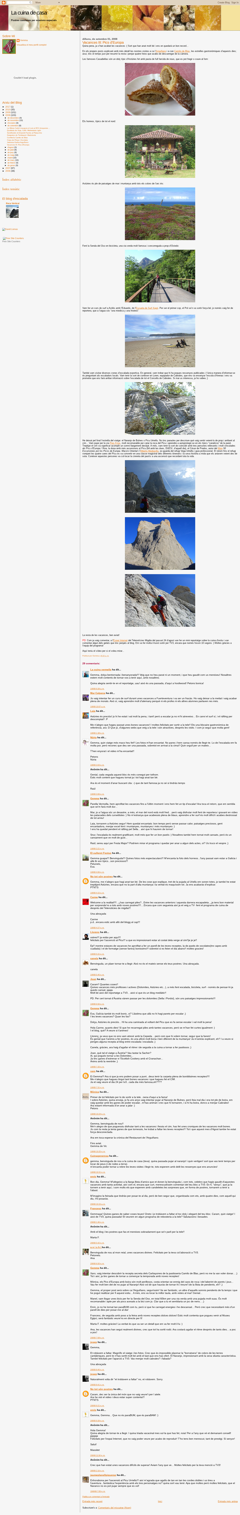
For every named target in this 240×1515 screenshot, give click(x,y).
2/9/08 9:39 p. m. (97, 1421)
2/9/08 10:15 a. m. (97, 1204)
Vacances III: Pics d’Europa (18, 145)
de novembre (13, 120)
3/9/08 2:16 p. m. (97, 1471)
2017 (8, 107)
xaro (93, 1071)
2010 (8, 109)
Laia (92, 711)
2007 (8, 168)
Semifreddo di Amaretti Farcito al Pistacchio (24, 133)
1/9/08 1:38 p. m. (97, 733)
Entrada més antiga (228, 1501)
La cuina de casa (29, 13)
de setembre (13, 126)
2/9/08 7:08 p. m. (97, 1338)
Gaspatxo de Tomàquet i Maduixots (21, 135)
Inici (160, 1501)
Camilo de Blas (182, 51)
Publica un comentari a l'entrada (95, 1497)
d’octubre (12, 123)
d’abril (10, 158)
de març (11, 160)
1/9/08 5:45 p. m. (97, 975)
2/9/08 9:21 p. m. (97, 1406)
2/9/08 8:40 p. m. (97, 1370)
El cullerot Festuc (100, 853)
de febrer (12, 163)
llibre (220, 448)
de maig (11, 155)
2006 (8, 171)
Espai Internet (120, 640)
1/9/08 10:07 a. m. (97, 707)
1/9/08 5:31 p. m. (97, 954)
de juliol (11, 150)
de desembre (13, 118)
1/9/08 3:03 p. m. (97, 765)
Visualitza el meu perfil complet (31, 45)
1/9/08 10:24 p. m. (97, 1114)
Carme (94, 897)
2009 (8, 112)
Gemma (94, 798)
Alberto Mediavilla (149, 451)
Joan (93, 979)
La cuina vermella (100, 669)
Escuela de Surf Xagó (147, 308)
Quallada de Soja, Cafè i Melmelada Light (24, 130)
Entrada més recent (92, 1501)
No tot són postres (101, 876)
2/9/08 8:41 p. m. (97, 1385)
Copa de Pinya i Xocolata (17, 140)
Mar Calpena (97, 693)
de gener (12, 165)
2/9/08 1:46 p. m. (97, 1222)
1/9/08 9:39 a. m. (97, 689)
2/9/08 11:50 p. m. (97, 1455)
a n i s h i (96, 1247)
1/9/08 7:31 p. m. (97, 1087)
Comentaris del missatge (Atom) (114, 1507)
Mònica (94, 1091)
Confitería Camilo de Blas (17, 138)
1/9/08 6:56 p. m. (97, 1004)
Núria (93, 737)
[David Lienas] (10, 229)
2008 (8, 115)
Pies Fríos (115, 443)
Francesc (95, 1208)
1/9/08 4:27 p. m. (97, 928)
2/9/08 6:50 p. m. (97, 1263)
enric (93, 1176)
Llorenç (94, 932)
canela (94, 958)
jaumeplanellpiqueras (103, 1475)
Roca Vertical (12, 203)
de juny (11, 152)
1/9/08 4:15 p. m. (97, 893)
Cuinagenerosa (99, 1155)
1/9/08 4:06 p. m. (97, 872)
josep (93, 1342)
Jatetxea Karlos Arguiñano (17, 142)
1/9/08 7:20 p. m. (97, 1067)
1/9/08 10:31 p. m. (97, 1172)
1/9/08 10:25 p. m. (97, 1151)
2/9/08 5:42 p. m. (97, 1243)
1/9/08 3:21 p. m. (97, 849)
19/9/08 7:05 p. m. (97, 1491)
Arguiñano (161, 51)
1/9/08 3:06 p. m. (97, 794)
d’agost (11, 147)
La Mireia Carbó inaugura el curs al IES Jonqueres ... (28, 128)
